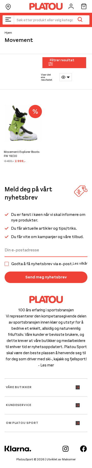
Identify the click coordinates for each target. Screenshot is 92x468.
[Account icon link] (71, 6)
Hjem (8, 33)
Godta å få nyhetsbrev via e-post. (49, 263)
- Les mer (46, 365)
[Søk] (79, 20)
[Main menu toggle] (8, 19)
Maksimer (69, 459)
